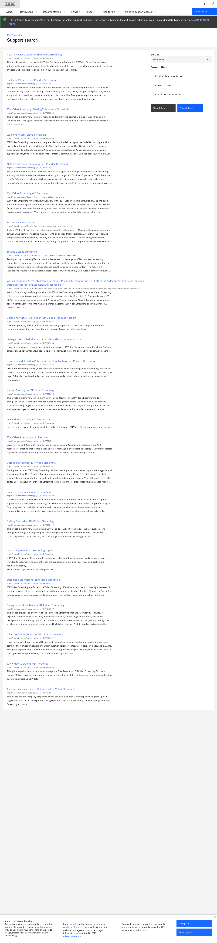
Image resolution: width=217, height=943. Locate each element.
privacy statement (72, 936)
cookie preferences (73, 927)
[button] (215, 917)
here (144, 930)
